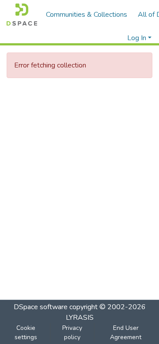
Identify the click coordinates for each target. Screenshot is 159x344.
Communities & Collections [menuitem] (86, 14)
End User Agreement (125, 332)
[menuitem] (119, 38)
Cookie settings (26, 332)
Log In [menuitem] (136, 38)
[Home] (22, 15)
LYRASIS (80, 317)
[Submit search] (106, 38)
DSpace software (41, 307)
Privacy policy (72, 332)
